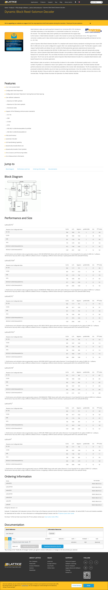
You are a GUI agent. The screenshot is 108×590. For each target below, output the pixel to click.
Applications (34, 2)
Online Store (51, 568)
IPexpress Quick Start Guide (20, 542)
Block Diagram (10, 169)
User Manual (9, 533)
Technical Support (70, 561)
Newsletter (32, 570)
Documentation (52, 169)
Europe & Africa (51, 563)
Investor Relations (34, 566)
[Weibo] (91, 568)
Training (67, 570)
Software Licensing (70, 563)
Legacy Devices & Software (72, 568)
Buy (56, 2)
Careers (31, 568)
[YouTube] (85, 568)
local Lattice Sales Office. (52, 517)
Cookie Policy (25, 585)
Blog (61, 2)
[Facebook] (91, 562)
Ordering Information (39, 169)
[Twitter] (96, 562)
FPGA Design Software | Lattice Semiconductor (29, 7)
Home (6, 7)
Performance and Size (23, 169)
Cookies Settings (76, 585)
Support (50, 2)
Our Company (33, 561)
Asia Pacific (50, 566)
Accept (88, 585)
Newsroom (32, 563)
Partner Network (70, 566)
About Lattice (68, 2)
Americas (50, 561)
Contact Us (68, 572)
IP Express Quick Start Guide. (66, 513)
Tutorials (51, 533)
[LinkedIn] (85, 562)
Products (42, 2)
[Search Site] (102, 2)
